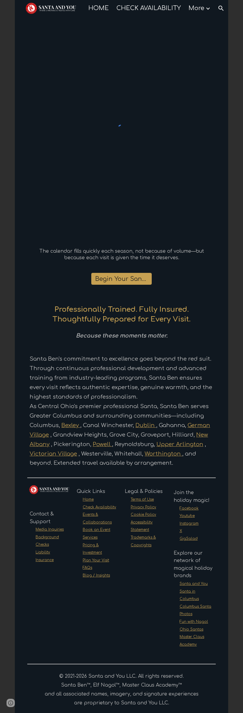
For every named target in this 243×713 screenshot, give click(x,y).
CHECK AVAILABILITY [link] (148, 8)
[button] (221, 8)
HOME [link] (98, 8)
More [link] (196, 8)
